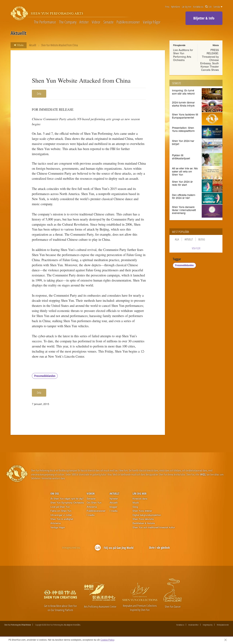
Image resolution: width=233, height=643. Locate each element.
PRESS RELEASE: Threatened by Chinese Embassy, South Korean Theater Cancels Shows (209, 60)
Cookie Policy (107, 639)
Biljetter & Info (203, 18)
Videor (96, 21)
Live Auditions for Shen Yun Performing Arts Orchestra (183, 55)
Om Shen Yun (94, 502)
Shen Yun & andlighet (61, 519)
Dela (39, 94)
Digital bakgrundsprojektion (147, 515)
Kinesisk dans (140, 498)
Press (167, 6)
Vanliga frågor (151, 21)
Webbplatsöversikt (223, 625)
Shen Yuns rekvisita (143, 519)
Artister (84, 21)
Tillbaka (19, 45)
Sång (135, 506)
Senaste (108, 21)
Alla (177, 239)
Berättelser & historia (144, 523)
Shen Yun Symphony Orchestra (67, 502)
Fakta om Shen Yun (60, 510)
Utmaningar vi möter (61, 515)
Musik (136, 502)
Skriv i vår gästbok (159, 548)
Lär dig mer (186, 6)
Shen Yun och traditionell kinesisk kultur (154, 527)
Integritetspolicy (208, 625)
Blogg (201, 239)
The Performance (45, 21)
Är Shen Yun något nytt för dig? (67, 498)
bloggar (113, 506)
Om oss (54, 493)
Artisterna (55, 523)
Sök (210, 6)
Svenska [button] (216, 6)
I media (90, 515)
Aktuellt (32, 45)
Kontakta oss (198, 6)
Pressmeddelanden (44, 376)
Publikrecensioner (128, 21)
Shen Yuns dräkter (142, 510)
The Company (67, 21)
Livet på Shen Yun (60, 506)
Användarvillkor (193, 625)
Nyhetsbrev (175, 6)
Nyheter (114, 498)
